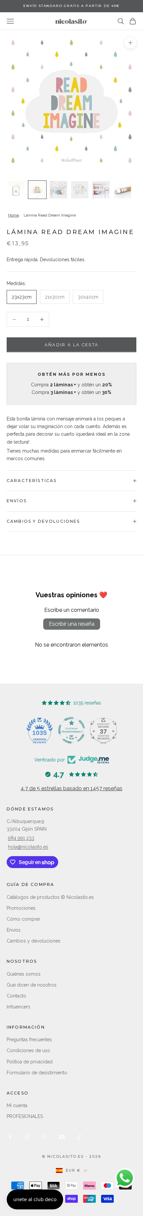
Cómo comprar (23, 919)
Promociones (21, 908)
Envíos (14, 930)
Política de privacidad (30, 1061)
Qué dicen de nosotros (32, 985)
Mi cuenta (17, 1105)
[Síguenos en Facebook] (10, 1137)
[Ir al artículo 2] (37, 189)
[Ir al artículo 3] (58, 189)
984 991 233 (21, 838)
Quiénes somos (24, 974)
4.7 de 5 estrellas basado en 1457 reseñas (71, 788)
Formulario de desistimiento (37, 1072)
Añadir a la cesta (72, 344)
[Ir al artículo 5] (101, 189)
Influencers (18, 1006)
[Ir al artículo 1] (16, 189)
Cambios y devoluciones (34, 941)
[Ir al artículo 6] (122, 189)
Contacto (16, 995)
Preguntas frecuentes (29, 1039)
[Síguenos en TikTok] (79, 1137)
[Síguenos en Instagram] (27, 1137)
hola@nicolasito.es (28, 847)
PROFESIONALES (25, 1116)
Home (13, 215)
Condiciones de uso (28, 1050)
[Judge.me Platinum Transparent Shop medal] (71, 730)
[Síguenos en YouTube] (62, 1137)
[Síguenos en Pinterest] (44, 1137)
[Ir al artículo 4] (80, 189)
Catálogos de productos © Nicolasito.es (50, 897)
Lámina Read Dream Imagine (50, 215)
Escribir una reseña (71, 624)
